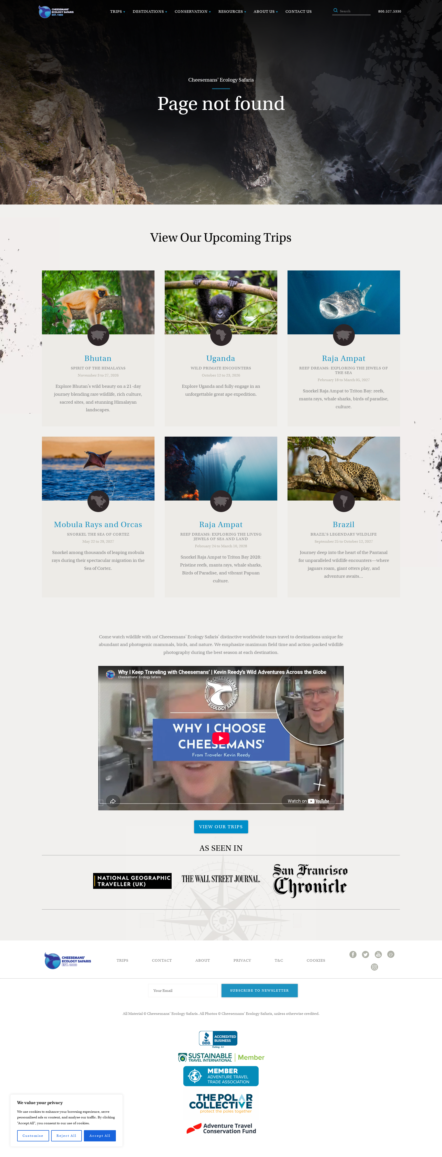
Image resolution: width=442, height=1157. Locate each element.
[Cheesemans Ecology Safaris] (56, 11)
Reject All (66, 1135)
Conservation (191, 11)
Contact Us (298, 11)
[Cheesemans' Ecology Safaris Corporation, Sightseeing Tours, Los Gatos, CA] (218, 1040)
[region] (66, 1120)
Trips (116, 11)
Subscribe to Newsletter (259, 990)
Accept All (100, 1135)
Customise (33, 1135)
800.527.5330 (389, 11)
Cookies (316, 960)
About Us (264, 11)
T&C (279, 960)
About (202, 960)
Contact (162, 960)
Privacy (242, 960)
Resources (230, 11)
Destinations (148, 11)
